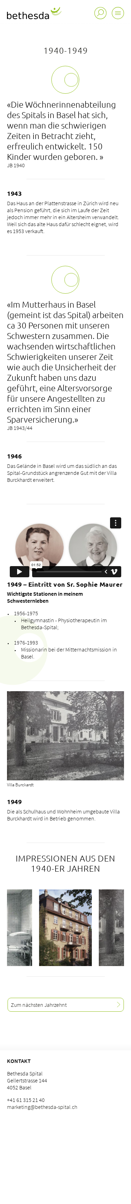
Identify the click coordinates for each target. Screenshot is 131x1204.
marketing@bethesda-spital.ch (42, 1106)
